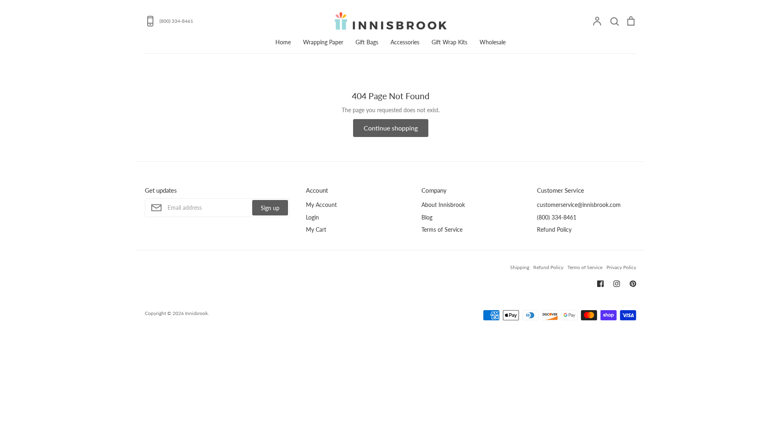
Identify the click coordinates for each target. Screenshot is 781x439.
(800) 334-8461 (556, 217)
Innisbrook (196, 313)
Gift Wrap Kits (449, 42)
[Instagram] (617, 284)
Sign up (270, 207)
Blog (426, 217)
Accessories (404, 42)
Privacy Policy (621, 267)
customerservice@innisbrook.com (579, 204)
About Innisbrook (443, 204)
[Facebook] (600, 284)
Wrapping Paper (323, 42)
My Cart (316, 229)
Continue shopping (391, 128)
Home (283, 42)
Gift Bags (367, 42)
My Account (321, 204)
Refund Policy (554, 229)
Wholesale (493, 42)
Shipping (519, 267)
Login (312, 217)
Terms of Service (441, 229)
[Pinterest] (633, 284)
